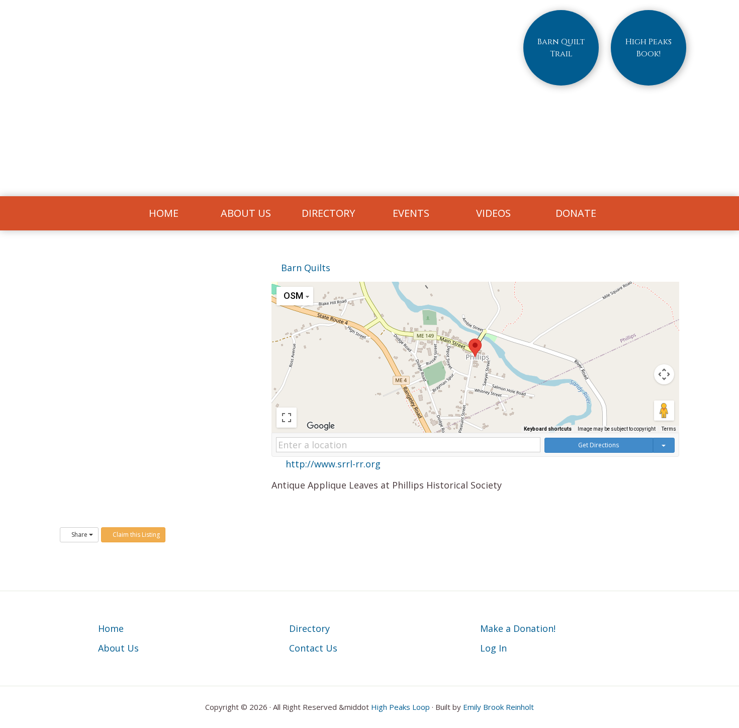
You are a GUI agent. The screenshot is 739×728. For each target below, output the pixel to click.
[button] (475, 348)
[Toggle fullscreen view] (286, 418)
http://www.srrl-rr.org (333, 464)
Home (111, 628)
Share (79, 534)
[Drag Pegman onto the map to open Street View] (664, 410)
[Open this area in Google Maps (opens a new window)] (320, 426)
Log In (493, 648)
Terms (669, 429)
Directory (309, 628)
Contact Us (313, 648)
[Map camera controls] (664, 374)
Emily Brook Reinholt (498, 707)
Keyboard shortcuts (548, 429)
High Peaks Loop (400, 707)
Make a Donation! (518, 628)
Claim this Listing (135, 534)
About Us (118, 648)
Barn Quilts (304, 268)
